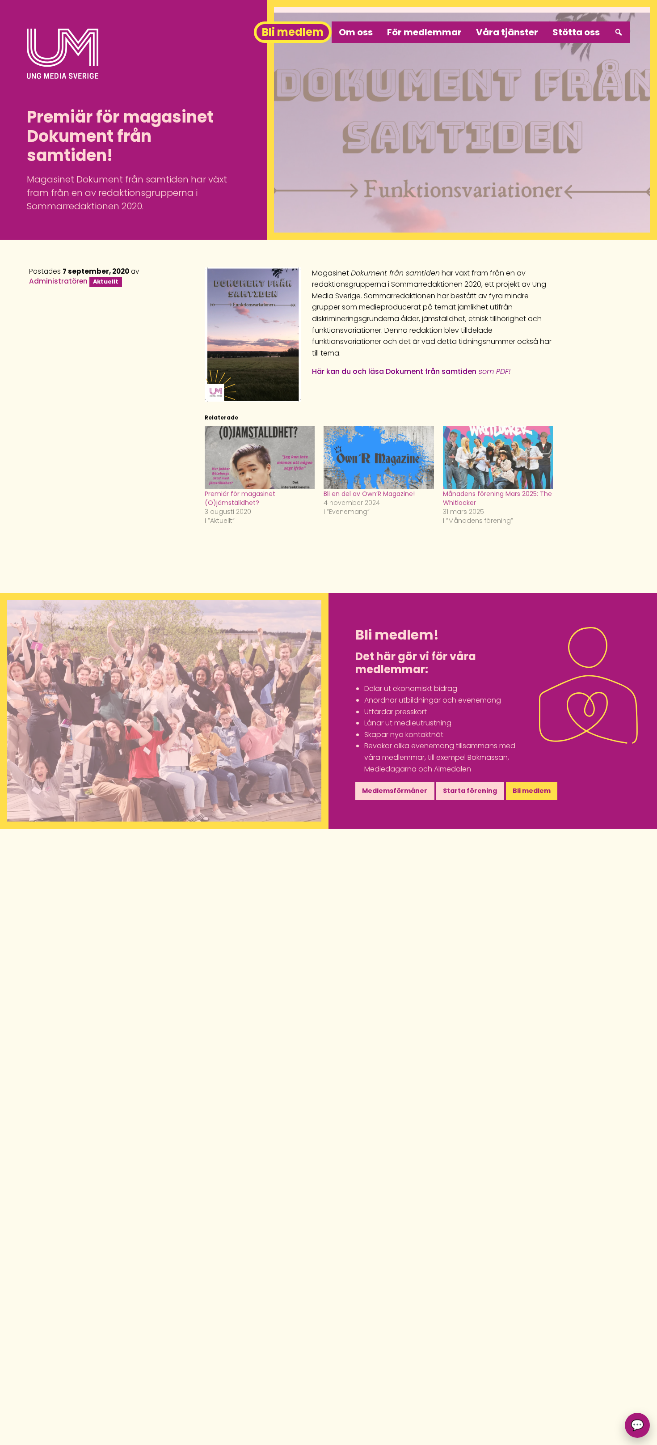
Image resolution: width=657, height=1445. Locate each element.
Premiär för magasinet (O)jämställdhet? (240, 498)
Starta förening (470, 790)
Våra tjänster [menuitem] (507, 32)
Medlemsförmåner (394, 790)
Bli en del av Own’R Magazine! (369, 493)
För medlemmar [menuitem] (424, 32)
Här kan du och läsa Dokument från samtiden (411, 371)
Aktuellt (105, 281)
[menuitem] (618, 32)
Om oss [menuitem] (356, 32)
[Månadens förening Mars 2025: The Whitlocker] (498, 457)
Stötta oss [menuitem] (576, 32)
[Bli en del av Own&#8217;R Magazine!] (379, 457)
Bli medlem (532, 790)
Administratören (58, 281)
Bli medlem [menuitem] (293, 32)
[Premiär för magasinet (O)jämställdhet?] (260, 457)
